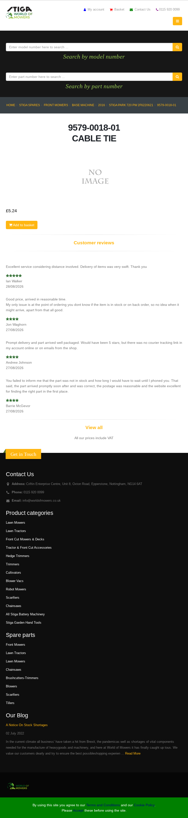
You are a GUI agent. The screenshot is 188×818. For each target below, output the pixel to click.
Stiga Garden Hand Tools (23, 622)
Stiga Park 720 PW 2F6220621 (131, 105)
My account (95, 9)
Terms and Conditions (103, 805)
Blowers (11, 686)
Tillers (10, 703)
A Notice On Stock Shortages (27, 725)
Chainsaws (13, 606)
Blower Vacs (15, 581)
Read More (133, 753)
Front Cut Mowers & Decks (25, 539)
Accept (78, 810)
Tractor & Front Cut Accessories (29, 547)
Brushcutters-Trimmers (22, 678)
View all (94, 427)
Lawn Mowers (15, 522)
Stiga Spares (29, 105)
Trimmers (12, 564)
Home (10, 105)
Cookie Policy (144, 805)
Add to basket (23, 225)
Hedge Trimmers (17, 556)
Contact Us (142, 9)
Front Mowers (56, 105)
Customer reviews (94, 242)
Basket (118, 9)
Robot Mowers (16, 589)
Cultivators (13, 572)
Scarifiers (12, 597)
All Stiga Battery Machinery (25, 614)
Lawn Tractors (16, 531)
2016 (101, 105)
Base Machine (83, 105)
